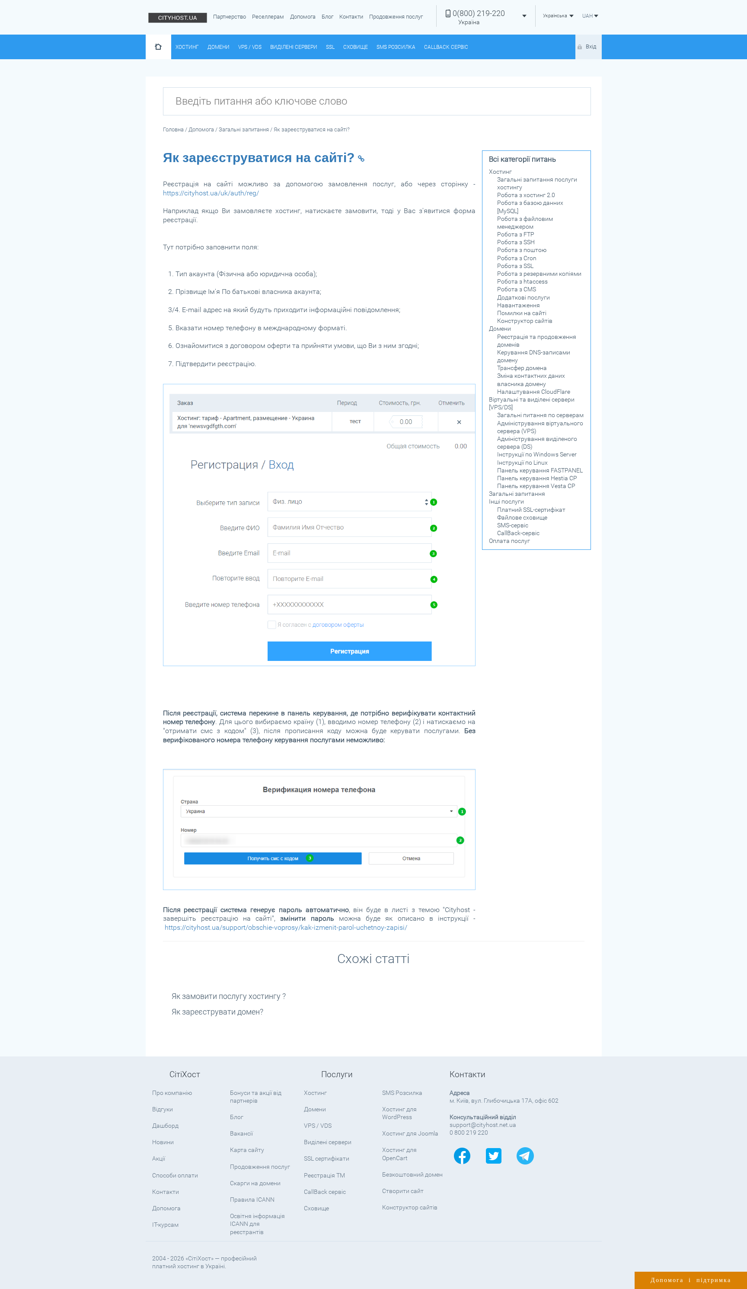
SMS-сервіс (512, 525)
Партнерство (229, 16)
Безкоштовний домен (412, 1174)
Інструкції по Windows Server (537, 454)
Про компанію (172, 1092)
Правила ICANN (252, 1199)
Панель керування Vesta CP (536, 485)
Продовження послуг (396, 16)
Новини (163, 1142)
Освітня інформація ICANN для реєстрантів (257, 1223)
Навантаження (518, 305)
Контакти (351, 16)
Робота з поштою (521, 249)
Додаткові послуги (523, 297)
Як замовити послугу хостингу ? (229, 996)
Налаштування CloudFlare (533, 391)
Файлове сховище (522, 517)
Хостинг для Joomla (410, 1133)
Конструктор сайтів (524, 320)
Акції (158, 1158)
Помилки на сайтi (521, 312)
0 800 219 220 (469, 1132)
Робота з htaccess (522, 281)
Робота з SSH (516, 242)
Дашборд (165, 1125)
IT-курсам (165, 1224)
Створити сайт (403, 1190)
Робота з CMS (516, 289)
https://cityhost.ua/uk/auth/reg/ (211, 193)
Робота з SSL (515, 265)
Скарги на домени (255, 1183)
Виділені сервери (293, 47)
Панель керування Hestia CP (537, 478)
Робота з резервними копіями (539, 273)
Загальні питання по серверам (540, 415)
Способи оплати (175, 1175)
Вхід (591, 46)
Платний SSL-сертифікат (531, 509)
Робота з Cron (516, 258)
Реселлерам (268, 16)
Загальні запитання (517, 493)
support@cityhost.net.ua (483, 1124)
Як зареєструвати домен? (217, 1011)
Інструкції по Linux (522, 462)
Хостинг (187, 47)
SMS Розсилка (396, 47)
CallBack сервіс (446, 47)
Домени (219, 47)
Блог (327, 16)
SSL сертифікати (326, 1158)
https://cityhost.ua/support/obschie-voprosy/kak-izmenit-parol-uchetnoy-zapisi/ (286, 927)
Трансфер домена (522, 367)
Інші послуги (506, 501)
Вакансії (241, 1133)
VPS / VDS (250, 47)
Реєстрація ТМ (324, 1175)
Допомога (303, 16)
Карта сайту (247, 1149)
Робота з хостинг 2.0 (526, 194)
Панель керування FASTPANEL (540, 470)
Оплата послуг (509, 540)
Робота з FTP (515, 234)
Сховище (355, 47)
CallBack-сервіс (518, 533)
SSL (330, 47)
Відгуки (162, 1109)
